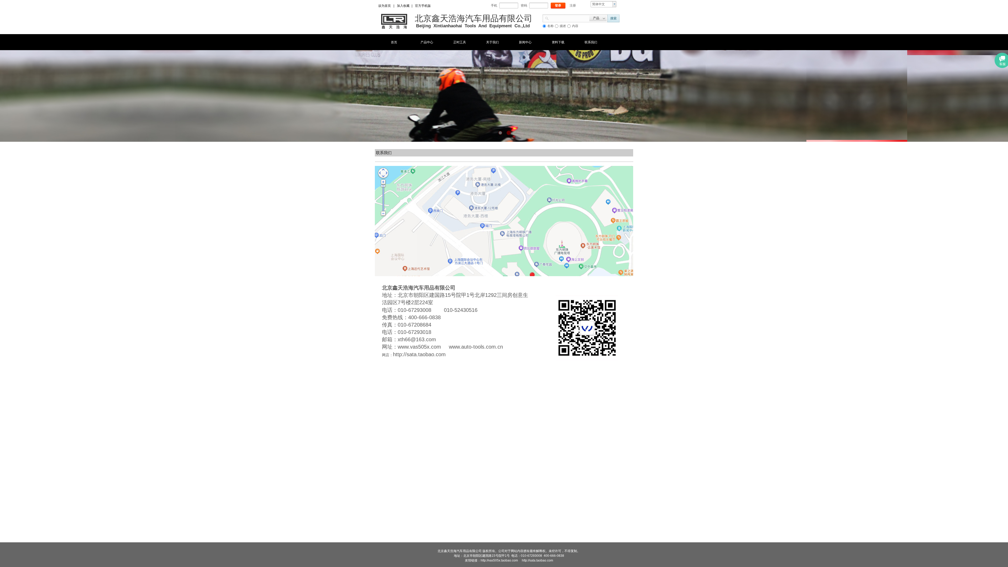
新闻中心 (525, 42)
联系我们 (591, 42)
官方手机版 (423, 6)
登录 (558, 5)
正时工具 (459, 42)
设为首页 (384, 6)
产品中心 (427, 42)
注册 (573, 5)
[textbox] (569, 17)
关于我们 (492, 42)
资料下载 (558, 42)
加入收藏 (403, 6)
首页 (394, 42)
